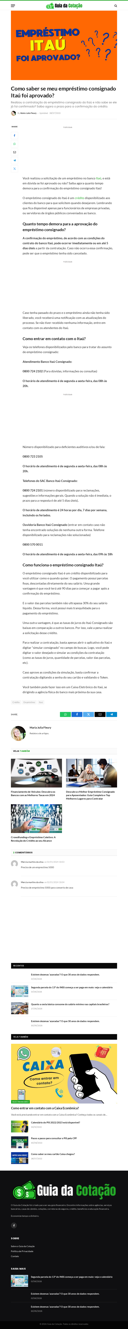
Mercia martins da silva (32, 862)
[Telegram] (14, 160)
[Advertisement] (72, 151)
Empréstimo (29, 702)
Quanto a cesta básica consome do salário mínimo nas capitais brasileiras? (70, 1004)
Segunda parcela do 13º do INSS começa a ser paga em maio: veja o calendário (72, 987)
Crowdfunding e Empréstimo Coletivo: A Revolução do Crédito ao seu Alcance (33, 839)
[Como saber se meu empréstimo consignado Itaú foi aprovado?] (64, 45)
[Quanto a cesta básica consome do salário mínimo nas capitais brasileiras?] (19, 1008)
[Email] (14, 152)
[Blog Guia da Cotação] (64, 6)
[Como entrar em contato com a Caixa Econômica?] (64, 1074)
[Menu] (13, 5)
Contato (15, 1256)
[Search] (115, 5)
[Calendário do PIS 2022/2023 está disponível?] (19, 1126)
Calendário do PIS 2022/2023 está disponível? (55, 1122)
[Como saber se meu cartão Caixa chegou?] (19, 1158)
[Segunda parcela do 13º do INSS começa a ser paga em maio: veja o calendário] (19, 991)
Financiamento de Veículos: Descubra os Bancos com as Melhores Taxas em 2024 (33, 793)
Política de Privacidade (22, 1251)
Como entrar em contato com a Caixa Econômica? (45, 1108)
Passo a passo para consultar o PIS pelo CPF (54, 1138)
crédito (79, 198)
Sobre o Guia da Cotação (23, 1246)
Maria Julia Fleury (28, 113)
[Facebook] (14, 135)
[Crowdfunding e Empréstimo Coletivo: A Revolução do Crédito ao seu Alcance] (36, 818)
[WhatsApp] (14, 143)
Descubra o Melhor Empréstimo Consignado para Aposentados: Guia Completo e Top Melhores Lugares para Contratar (90, 795)
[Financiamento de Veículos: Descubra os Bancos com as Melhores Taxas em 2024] (36, 773)
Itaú (98, 178)
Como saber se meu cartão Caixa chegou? (53, 1154)
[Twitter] (14, 168)
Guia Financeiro (20, 1102)
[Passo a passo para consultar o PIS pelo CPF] (19, 1142)
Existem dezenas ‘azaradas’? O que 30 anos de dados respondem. (65, 974)
